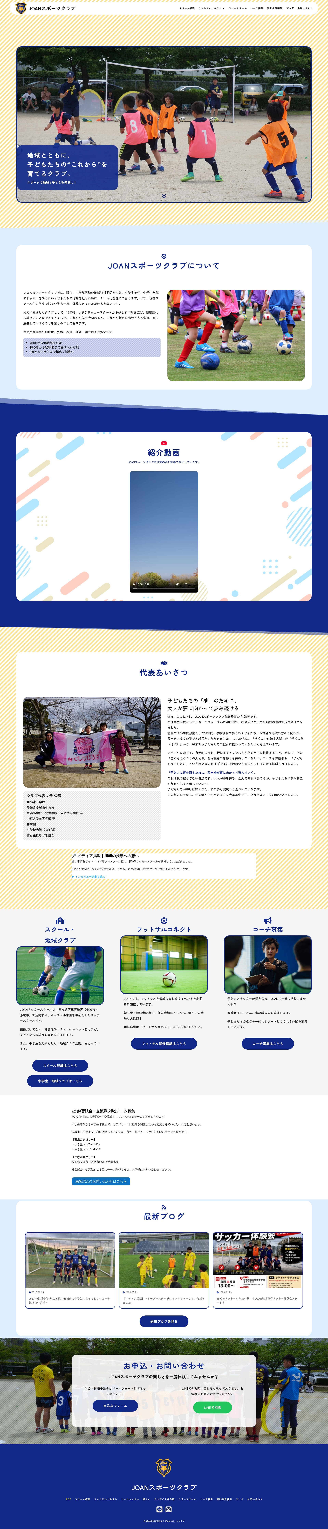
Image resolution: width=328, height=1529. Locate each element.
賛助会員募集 (274, 8)
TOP (68, 1499)
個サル (146, 1499)
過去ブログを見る (164, 1321)
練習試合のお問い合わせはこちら (101, 1181)
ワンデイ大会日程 (164, 1499)
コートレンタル (130, 1499)
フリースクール (238, 8)
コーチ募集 (256, 8)
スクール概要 (187, 8)
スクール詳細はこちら (60, 1065)
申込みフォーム (115, 1405)
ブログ (290, 8)
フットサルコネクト (210, 8)
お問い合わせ (305, 8)
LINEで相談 (212, 1407)
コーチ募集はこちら (267, 1043)
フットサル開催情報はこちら (164, 1043)
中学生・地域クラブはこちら (60, 1080)
